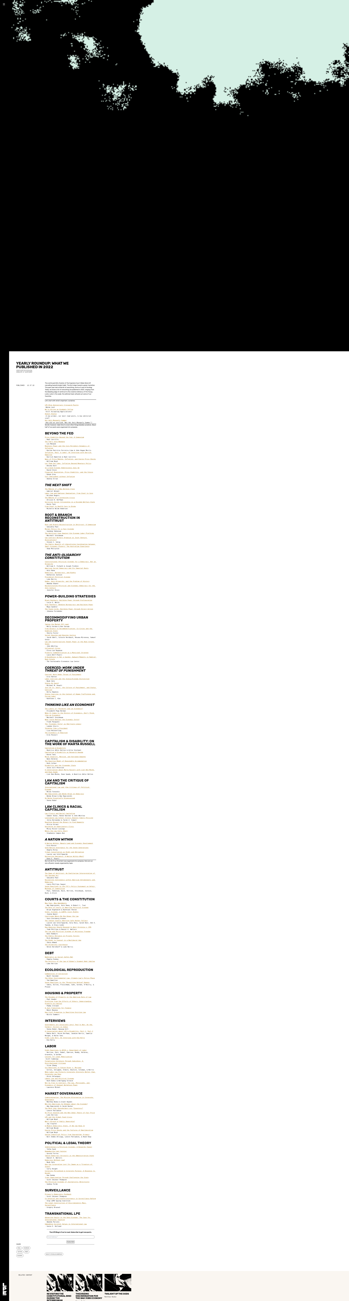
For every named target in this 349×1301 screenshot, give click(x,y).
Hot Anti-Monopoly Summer (56, 420)
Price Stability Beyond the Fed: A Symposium (64, 437)
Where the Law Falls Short (56, 831)
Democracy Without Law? (55, 1160)
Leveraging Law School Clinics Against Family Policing (69, 818)
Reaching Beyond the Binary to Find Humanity (64, 822)
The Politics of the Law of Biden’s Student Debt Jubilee (70, 961)
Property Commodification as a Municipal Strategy (67, 653)
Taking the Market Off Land (57, 624)
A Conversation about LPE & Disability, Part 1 (65, 1031)
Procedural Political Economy (57, 577)
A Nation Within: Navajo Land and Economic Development (69, 843)
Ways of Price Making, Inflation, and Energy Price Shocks (70, 459)
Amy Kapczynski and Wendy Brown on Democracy (64, 794)
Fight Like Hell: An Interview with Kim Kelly (65, 1038)
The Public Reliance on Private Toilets (62, 936)
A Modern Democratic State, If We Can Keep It (65, 1126)
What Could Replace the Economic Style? (62, 719)
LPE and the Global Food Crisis (58, 1117)
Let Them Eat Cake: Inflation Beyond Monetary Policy (68, 463)
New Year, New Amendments (56, 903)
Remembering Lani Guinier (56, 1151)
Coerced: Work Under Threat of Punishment (63, 674)
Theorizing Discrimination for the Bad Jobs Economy (89, 1296)
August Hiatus (51, 414)
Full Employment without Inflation (60, 476)
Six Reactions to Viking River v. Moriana (63, 1068)
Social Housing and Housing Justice (60, 635)
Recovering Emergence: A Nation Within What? (64, 856)
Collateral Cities (52, 648)
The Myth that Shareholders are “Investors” (64, 1108)
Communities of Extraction (56, 974)
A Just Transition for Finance (58, 1008)
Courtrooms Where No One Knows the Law (62, 916)
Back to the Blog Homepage (54, 1254)
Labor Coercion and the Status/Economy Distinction (67, 679)
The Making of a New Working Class (60, 489)
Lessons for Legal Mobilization (58, 1057)
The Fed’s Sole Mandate (55, 442)
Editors (24, 371)
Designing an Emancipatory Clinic (59, 826)
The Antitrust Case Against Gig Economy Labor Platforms (69, 533)
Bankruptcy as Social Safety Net (59, 957)
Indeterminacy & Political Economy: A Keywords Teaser (68, 1147)
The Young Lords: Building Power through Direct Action (69, 609)
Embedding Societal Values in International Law (66, 1224)
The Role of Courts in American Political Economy (67, 907)
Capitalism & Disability (55, 748)
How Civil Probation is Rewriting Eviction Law (65, 1012)
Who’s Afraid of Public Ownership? (60, 1121)
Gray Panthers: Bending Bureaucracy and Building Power (69, 605)
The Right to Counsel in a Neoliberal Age (63, 940)
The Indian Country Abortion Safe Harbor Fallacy (66, 921)
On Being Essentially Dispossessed (60, 798)
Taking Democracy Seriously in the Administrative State (69, 1156)
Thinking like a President (56, 728)
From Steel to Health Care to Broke (60, 506)
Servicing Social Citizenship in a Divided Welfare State (70, 502)
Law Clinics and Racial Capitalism (60, 813)
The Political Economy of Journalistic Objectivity (67, 1182)
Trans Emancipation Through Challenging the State (67, 1177)
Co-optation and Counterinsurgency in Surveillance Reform (70, 1198)
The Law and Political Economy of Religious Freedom (67, 931)
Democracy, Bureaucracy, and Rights (60, 573)
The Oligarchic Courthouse (56, 945)
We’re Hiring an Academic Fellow (59, 409)
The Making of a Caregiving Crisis (60, 498)
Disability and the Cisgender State (60, 765)
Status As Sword (52, 683)
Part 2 (90, 1031)
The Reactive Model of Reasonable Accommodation (66, 761)
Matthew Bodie (110, 1297)
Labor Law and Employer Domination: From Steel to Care (69, 493)
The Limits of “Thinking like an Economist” (64, 709)
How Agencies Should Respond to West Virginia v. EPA (68, 927)
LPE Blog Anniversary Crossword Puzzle (62, 405)
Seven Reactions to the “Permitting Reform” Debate (67, 982)
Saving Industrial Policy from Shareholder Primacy (67, 1134)
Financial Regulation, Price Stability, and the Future (69, 472)
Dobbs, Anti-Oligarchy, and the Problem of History (67, 581)
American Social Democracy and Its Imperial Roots (67, 568)
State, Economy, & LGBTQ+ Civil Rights (62, 912)
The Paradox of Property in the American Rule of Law (68, 997)
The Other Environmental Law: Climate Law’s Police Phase (70, 978)
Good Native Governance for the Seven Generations (67, 848)
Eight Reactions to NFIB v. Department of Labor (66, 1050)
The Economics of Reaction (56, 733)
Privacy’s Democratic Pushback (58, 1194)
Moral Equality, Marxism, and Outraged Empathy (65, 757)
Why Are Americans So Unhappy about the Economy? (66, 1104)
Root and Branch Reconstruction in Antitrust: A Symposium (70, 524)
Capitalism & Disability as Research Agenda (64, 752)
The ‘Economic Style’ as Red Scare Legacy (63, 724)
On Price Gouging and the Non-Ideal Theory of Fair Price (70, 1113)
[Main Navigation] (4, 4)
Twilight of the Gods (117, 1294)
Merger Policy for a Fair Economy (59, 529)
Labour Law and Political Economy (59, 1078)
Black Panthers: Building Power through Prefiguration (68, 600)
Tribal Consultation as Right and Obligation (64, 852)
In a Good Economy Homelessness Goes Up (62, 468)
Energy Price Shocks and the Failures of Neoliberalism (69, 1130)
